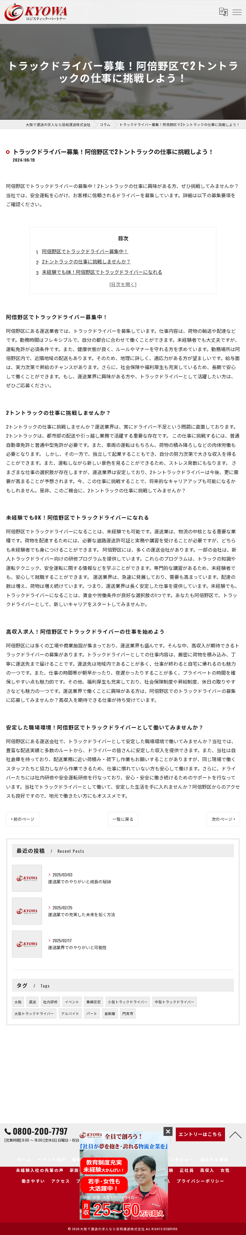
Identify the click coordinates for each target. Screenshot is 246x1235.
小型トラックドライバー (128, 1001)
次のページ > (223, 819)
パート (91, 1013)
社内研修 (50, 1001)
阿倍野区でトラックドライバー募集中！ (85, 251)
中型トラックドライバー (174, 1001)
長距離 (109, 1013)
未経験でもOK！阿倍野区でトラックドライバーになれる (102, 271)
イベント (72, 1001)
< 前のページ (22, 819)
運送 (32, 1001)
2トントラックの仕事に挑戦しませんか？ (86, 261)
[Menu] (237, 11)
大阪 (18, 1001)
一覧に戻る (123, 819)
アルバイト (70, 1013)
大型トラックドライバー (34, 1013)
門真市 (127, 1013)
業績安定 (93, 1001)
